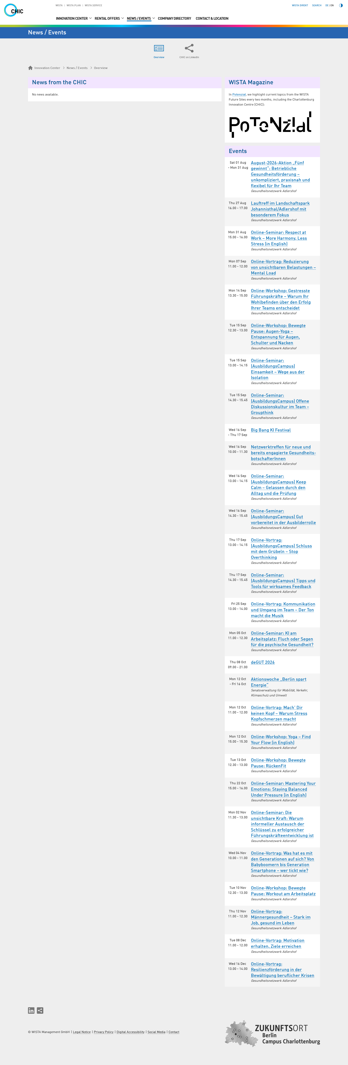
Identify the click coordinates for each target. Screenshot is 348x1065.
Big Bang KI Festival (271, 430)
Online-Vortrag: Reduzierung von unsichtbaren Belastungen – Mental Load (283, 268)
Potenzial (239, 94)
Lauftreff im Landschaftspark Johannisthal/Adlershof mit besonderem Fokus (280, 209)
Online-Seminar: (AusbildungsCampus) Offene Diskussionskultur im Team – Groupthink (280, 404)
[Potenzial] (272, 124)
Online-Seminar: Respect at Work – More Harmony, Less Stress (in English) (279, 238)
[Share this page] (40, 1010)
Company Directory (174, 19)
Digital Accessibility (130, 1032)
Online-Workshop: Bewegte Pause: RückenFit (278, 763)
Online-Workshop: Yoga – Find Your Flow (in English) (281, 740)
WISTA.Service (93, 5)
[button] (31, 1010)
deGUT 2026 (263, 662)
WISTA (59, 5)
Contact (174, 1032)
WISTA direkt (300, 5)
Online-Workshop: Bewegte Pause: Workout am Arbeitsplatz (283, 891)
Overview (101, 68)
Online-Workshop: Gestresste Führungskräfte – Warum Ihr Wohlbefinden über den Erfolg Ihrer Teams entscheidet (281, 299)
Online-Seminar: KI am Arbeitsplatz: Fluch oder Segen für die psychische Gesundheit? (282, 639)
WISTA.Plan (74, 5)
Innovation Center (72, 19)
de (326, 5)
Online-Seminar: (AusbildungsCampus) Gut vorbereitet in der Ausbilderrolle (283, 517)
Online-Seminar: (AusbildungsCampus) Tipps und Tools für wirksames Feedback (283, 581)
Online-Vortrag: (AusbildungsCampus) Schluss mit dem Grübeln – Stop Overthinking (281, 549)
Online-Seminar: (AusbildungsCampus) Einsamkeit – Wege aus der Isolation (278, 369)
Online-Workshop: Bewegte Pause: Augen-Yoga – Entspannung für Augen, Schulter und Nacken (278, 334)
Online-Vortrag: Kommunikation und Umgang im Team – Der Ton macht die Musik (283, 610)
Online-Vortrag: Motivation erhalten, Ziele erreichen (277, 944)
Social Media (156, 1032)
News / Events (139, 19)
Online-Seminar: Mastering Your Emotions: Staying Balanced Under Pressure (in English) (283, 789)
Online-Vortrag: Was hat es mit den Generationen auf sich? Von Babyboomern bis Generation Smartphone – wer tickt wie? (282, 862)
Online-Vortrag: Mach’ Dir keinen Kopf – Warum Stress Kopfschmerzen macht (279, 714)
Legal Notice (82, 1032)
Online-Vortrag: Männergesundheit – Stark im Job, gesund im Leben (281, 917)
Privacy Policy (103, 1032)
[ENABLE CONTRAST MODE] (341, 5)
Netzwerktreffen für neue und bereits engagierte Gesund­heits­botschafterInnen (283, 453)
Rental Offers (107, 19)
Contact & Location (212, 19)
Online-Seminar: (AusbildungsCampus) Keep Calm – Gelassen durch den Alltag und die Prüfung (278, 485)
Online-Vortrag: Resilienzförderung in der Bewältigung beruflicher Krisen (282, 970)
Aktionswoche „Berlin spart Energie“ (279, 682)
